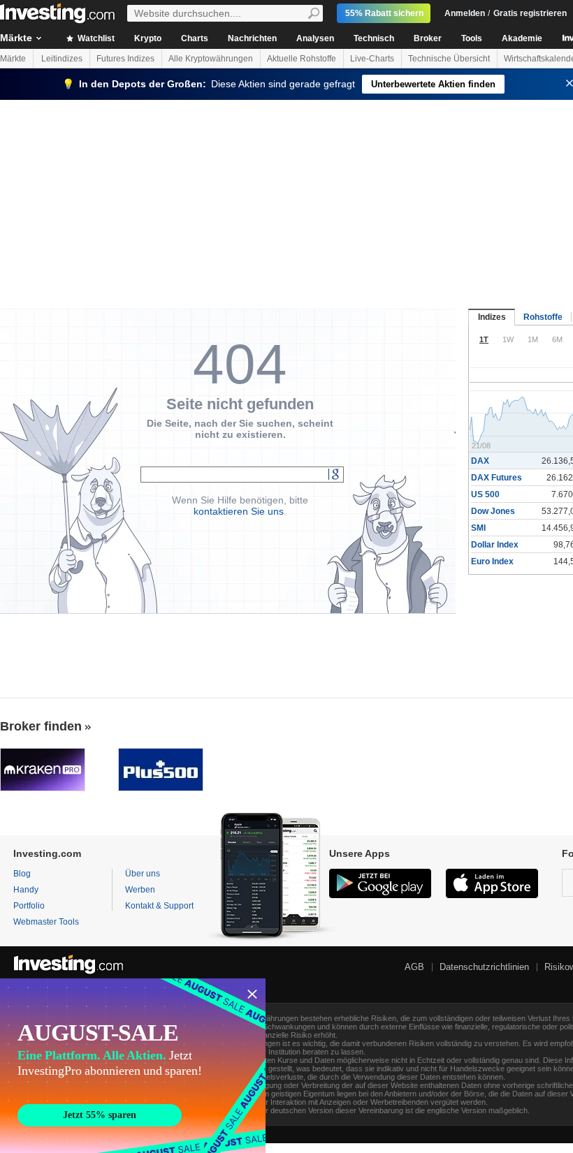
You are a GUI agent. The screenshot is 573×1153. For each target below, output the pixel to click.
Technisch (374, 38)
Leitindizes (61, 59)
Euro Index (492, 561)
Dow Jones (493, 511)
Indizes (492, 317)
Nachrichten (252, 38)
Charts (194, 38)
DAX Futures (496, 478)
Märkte (13, 59)
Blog (22, 874)
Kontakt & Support (159, 906)
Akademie (522, 38)
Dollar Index (494, 545)
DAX (480, 461)
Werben (140, 890)
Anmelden (464, 13)
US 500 (485, 494)
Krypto (147, 38)
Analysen (315, 38)
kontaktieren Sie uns (239, 511)
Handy (25, 890)
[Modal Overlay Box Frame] (133, 1065)
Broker (428, 38)
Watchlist (95, 38)
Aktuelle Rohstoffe (301, 59)
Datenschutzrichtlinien (484, 967)
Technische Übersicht (449, 59)
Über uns (142, 874)
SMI (478, 528)
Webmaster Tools (46, 922)
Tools (471, 38)
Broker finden (41, 726)
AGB (414, 967)
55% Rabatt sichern (384, 13)
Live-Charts (372, 59)
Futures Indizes (125, 59)
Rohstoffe (543, 317)
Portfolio (29, 906)
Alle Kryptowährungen (210, 59)
